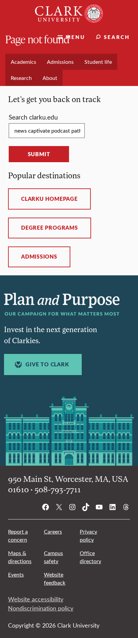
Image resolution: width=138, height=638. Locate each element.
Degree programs (49, 227)
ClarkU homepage (49, 198)
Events (16, 574)
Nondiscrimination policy (40, 608)
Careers (53, 531)
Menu (75, 36)
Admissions (39, 256)
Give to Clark (47, 364)
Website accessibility (35, 599)
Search (117, 36)
